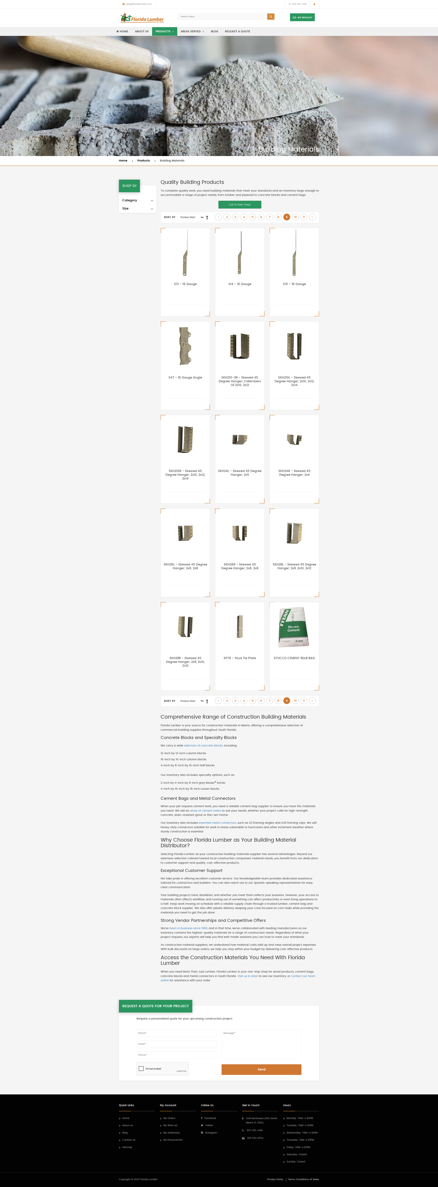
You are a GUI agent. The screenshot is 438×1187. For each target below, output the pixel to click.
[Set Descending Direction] (207, 217)
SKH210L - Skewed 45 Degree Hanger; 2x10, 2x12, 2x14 (294, 381)
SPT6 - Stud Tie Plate (240, 658)
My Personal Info (173, 1140)
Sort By (169, 217)
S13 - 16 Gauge (185, 284)
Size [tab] (125, 208)
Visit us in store (247, 976)
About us (127, 1125)
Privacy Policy (275, 1179)
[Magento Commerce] (142, 18)
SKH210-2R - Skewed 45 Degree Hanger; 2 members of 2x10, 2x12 (240, 381)
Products (144, 160)
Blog (124, 1133)
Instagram (211, 1133)
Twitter (209, 1125)
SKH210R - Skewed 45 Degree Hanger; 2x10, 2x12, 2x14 (185, 475)
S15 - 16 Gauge (294, 284)
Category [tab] (129, 200)
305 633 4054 (255, 1138)
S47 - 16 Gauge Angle (185, 377)
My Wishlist (305, 18)
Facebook (210, 1118)
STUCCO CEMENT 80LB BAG (294, 658)
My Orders (169, 1118)
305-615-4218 (299, 4)
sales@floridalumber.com (139, 4)
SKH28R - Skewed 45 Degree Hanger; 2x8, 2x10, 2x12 (185, 662)
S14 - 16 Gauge (239, 284)
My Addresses (171, 1133)
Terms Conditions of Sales (303, 1179)
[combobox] (226, 16)
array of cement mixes (205, 810)
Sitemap (127, 1147)
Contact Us (128, 1140)
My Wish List (170, 1125)
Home (123, 160)
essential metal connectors (217, 822)
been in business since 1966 (188, 928)
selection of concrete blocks (203, 745)
